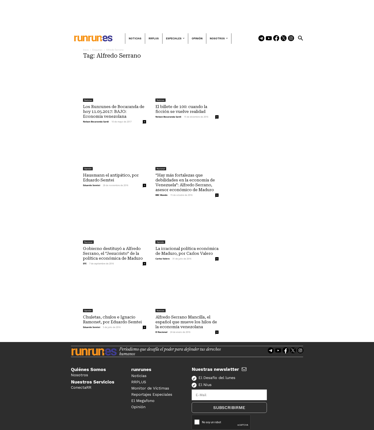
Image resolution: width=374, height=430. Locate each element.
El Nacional (161, 332)
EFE (84, 263)
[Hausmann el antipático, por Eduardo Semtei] (114, 151)
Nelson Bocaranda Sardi (96, 121)
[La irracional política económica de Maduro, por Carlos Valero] (187, 224)
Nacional (161, 168)
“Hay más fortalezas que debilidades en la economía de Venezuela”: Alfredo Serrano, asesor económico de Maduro (185, 182)
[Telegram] (261, 38)
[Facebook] (276, 38)
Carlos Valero (162, 258)
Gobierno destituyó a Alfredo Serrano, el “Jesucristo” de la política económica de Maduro (113, 253)
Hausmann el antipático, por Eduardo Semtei (111, 177)
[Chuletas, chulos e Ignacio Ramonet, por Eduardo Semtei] (114, 292)
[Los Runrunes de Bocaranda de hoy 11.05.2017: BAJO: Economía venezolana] (114, 82)
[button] (300, 38)
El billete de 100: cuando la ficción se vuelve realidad (181, 109)
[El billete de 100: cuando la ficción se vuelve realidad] (187, 82)
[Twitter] (283, 38)
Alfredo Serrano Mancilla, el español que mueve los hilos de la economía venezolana (186, 322)
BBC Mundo (161, 194)
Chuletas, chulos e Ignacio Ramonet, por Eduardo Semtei (112, 319)
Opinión (88, 168)
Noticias (88, 100)
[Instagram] (291, 38)
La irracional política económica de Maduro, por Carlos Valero (187, 251)
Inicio (86, 49)
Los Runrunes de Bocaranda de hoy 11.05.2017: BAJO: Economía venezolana (113, 111)
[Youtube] (269, 38)
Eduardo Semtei (91, 185)
